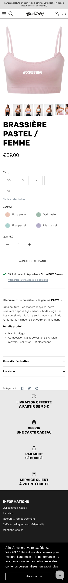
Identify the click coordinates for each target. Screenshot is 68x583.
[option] (34, 60)
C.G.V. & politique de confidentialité (23, 524)
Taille (6, 172)
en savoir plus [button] (48, 566)
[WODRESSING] (34, 14)
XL (9, 191)
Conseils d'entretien (16, 361)
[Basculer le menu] (4, 13)
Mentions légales (13, 530)
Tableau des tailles (14, 199)
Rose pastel (19, 214)
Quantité (8, 236)
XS (9, 180)
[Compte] (55, 13)
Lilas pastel (50, 225)
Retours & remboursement (19, 518)
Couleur (7, 206)
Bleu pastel (19, 225)
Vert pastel (49, 214)
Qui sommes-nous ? (15, 507)
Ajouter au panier (34, 261)
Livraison (9, 371)
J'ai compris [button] (34, 576)
